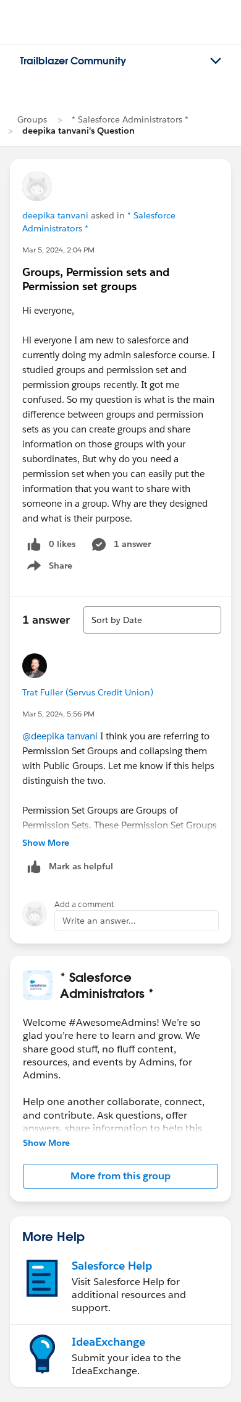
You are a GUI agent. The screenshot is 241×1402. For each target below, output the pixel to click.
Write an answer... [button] (99, 920)
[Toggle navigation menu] (215, 61)
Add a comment (84, 904)
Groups (32, 119)
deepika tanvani (55, 215)
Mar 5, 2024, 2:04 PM (58, 249)
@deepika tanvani (60, 736)
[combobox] (152, 620)
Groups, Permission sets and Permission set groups (95, 279)
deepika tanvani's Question (78, 130)
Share (48, 568)
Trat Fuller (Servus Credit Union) (87, 692)
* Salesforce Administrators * (130, 119)
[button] (120, 1176)
